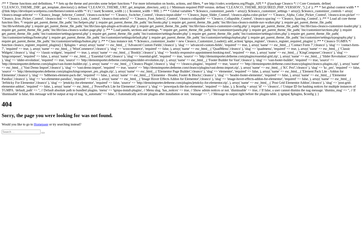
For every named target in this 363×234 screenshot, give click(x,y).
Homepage (41, 124)
